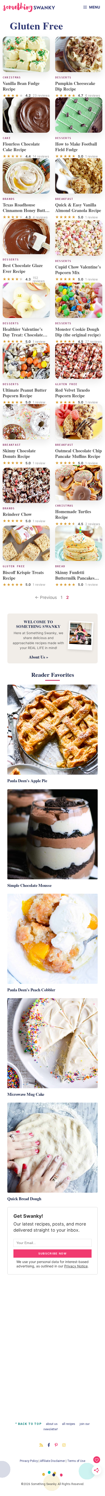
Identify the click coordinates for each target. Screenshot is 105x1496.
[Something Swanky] (29, 7)
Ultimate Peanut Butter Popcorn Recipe (25, 393)
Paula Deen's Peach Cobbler (31, 990)
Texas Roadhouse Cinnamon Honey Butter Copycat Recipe (26, 210)
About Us (52, 1424)
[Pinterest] (56, 1445)
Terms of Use (76, 1461)
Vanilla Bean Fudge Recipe (21, 86)
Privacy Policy (29, 1461)
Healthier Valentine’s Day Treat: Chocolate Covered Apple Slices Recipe (23, 337)
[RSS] (41, 1445)
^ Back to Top (28, 1424)
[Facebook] (49, 1445)
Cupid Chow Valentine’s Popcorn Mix (78, 270)
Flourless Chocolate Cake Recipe (21, 147)
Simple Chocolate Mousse (29, 885)
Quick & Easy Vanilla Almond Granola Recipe (78, 208)
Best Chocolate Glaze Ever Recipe (23, 268)
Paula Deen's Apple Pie (27, 781)
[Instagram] (64, 1445)
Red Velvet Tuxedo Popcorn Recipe (72, 393)
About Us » (38, 657)
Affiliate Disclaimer (52, 1461)
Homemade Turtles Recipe (73, 514)
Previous (46, 597)
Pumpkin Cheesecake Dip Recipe (75, 86)
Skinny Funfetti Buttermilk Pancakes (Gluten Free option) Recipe (74, 580)
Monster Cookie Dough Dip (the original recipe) (78, 332)
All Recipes (68, 1424)
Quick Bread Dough (24, 1199)
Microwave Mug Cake (25, 1094)
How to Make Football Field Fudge (76, 147)
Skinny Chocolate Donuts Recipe (19, 453)
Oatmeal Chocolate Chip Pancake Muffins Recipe (78, 453)
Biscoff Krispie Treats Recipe (23, 575)
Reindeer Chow (17, 514)
